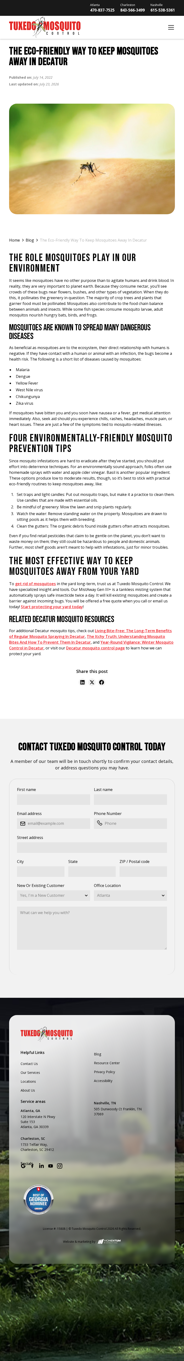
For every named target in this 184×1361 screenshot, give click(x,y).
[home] (87, 27)
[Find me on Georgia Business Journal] (39, 1200)
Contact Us (29, 1063)
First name (26, 789)
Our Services (30, 1072)
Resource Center (107, 1063)
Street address (30, 837)
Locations (28, 1081)
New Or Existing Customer (40, 885)
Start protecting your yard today (52, 606)
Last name (103, 789)
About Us (28, 1090)
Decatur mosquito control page (95, 648)
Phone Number (108, 813)
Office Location (107, 885)
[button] (170, 27)
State (73, 861)
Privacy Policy (104, 1072)
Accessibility (103, 1080)
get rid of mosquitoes (35, 583)
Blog (97, 1054)
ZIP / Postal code (135, 861)
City (20, 861)
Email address (29, 813)
